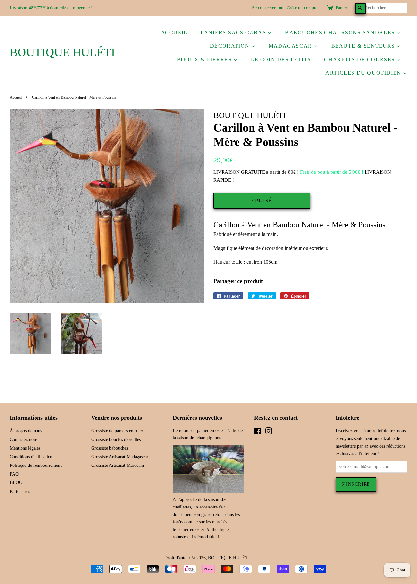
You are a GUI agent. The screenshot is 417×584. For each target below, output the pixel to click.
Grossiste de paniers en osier (117, 430)
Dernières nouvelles (197, 417)
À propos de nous (26, 430)
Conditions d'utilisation (31, 456)
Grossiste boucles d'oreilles (116, 439)
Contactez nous (23, 439)
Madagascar (291, 46)
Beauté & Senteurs (364, 46)
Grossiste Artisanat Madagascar (119, 456)
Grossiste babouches (109, 448)
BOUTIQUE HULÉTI (62, 52)
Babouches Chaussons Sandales (340, 32)
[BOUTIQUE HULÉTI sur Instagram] (268, 432)
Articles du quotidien (364, 73)
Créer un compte (302, 8)
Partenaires (20, 491)
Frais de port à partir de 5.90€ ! (331, 171)
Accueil (174, 32)
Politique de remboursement (36, 465)
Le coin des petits (281, 59)
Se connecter (264, 8)
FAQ (14, 474)
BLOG (16, 482)
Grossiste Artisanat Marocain (117, 465)
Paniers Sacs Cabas (234, 32)
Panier (341, 8)
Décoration (231, 46)
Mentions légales (25, 448)
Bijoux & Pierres (205, 59)
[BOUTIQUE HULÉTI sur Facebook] (258, 432)
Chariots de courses (360, 59)
